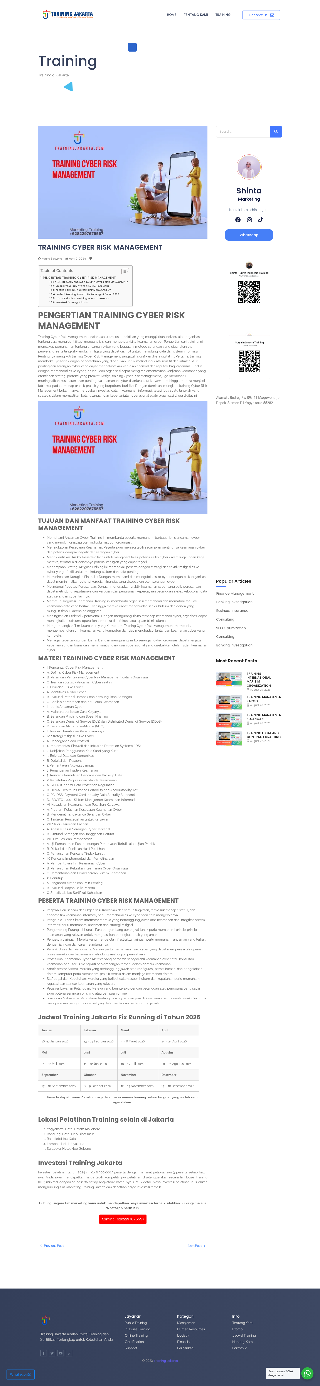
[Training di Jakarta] (68, 14)
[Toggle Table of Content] (123, 271)
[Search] (276, 132)
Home (171, 14)
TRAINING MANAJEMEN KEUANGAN (264, 717)
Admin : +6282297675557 (122, 1219)
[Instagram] (249, 219)
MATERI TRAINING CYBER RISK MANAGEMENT (82, 286)
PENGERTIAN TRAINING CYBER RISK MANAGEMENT (79, 278)
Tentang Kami (196, 14)
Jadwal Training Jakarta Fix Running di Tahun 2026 (87, 294)
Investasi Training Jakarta (72, 302)
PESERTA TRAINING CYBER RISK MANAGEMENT (83, 290)
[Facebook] (238, 219)
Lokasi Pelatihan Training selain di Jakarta (82, 298)
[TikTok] (260, 219)
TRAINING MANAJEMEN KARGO (264, 699)
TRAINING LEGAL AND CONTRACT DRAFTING (264, 735)
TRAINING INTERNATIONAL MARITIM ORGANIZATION (259, 680)
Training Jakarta (166, 1361)
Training (223, 14)
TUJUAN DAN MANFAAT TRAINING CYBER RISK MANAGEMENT (91, 282)
